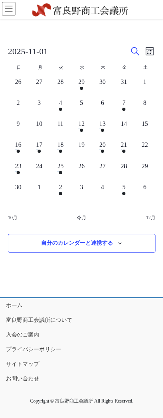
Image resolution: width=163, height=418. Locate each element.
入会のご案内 (22, 335)
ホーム (14, 305)
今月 (81, 217)
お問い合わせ (22, 379)
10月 (12, 217)
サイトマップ (22, 364)
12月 (150, 217)
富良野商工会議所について (39, 320)
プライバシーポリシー (33, 349)
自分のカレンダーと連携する (77, 243)
